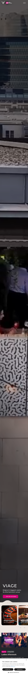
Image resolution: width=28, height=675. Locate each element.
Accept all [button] (7, 669)
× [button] (26, 659)
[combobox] (23, 660)
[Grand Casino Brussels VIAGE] (7, 2)
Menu (24, 3)
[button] (21, 628)
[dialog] (14, 666)
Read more (13, 666)
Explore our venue (11, 596)
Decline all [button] (20, 669)
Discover (9, 615)
